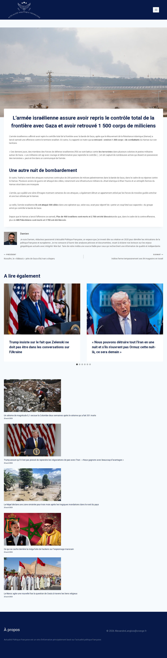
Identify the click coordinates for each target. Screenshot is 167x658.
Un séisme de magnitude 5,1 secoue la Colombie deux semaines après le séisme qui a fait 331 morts (50, 415)
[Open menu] (156, 9)
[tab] (77, 364)
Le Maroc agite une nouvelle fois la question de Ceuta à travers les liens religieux (40, 593)
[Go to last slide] (8, 322)
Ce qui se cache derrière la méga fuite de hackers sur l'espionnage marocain (39, 549)
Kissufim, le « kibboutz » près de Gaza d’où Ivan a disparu (29, 257)
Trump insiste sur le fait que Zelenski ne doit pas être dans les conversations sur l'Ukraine (39, 347)
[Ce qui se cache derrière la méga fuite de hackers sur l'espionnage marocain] (83, 529)
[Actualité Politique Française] (24, 9)
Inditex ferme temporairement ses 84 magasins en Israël (137, 257)
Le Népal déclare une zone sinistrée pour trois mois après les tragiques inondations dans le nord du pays (51, 504)
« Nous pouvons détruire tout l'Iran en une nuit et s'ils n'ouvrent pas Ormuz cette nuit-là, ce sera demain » (124, 347)
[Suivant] (159, 322)
